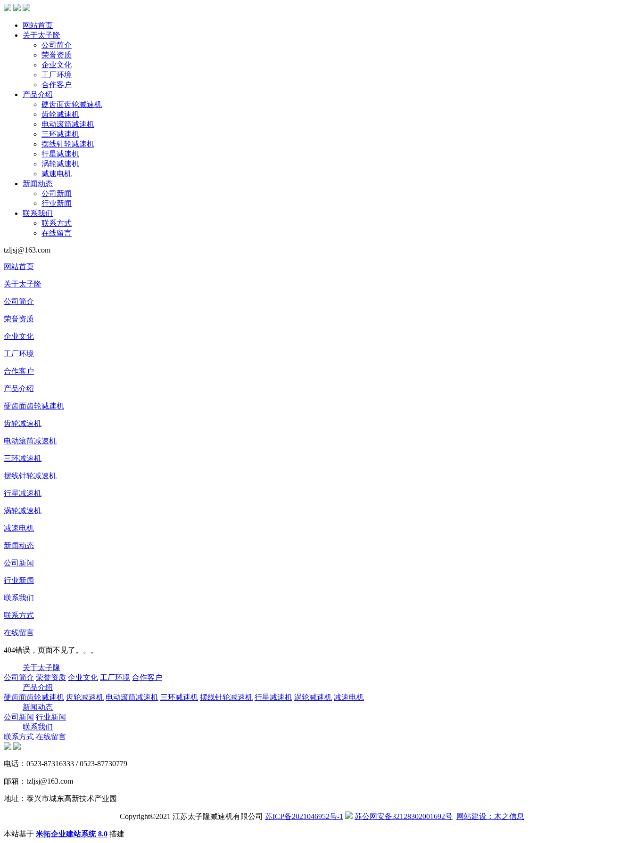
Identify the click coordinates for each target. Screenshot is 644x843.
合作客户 (56, 85)
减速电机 (56, 174)
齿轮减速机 (60, 114)
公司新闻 (56, 193)
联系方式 (56, 223)
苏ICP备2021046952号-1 (304, 816)
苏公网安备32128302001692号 (404, 816)
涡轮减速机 (60, 164)
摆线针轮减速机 (67, 144)
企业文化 (56, 65)
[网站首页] (17, 9)
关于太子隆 (41, 35)
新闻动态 (38, 184)
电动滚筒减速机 (67, 124)
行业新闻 (56, 203)
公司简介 (56, 45)
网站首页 (38, 25)
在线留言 (56, 233)
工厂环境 (56, 75)
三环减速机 (60, 134)
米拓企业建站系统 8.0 (71, 834)
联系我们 (38, 213)
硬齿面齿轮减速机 (71, 104)
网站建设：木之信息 (490, 816)
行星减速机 (60, 154)
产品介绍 (38, 94)
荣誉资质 (56, 55)
